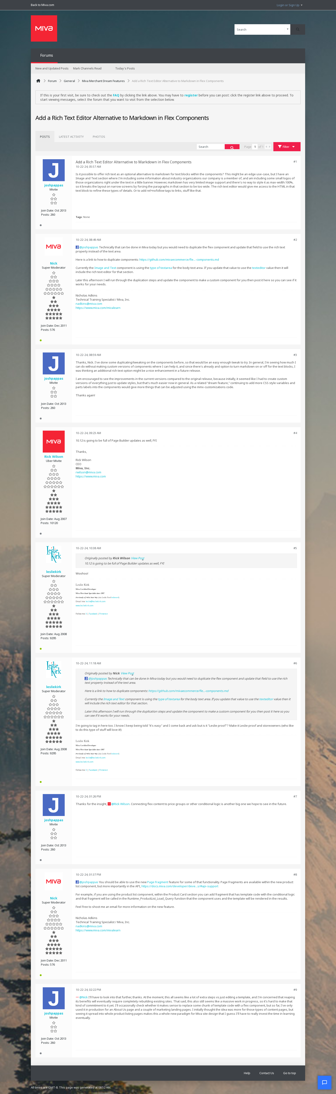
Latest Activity (71, 137)
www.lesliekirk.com (84, 605)
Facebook (93, 613)
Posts (45, 137)
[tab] (44, 136)
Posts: (45, 214)
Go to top (289, 1073)
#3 (295, 355)
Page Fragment (157, 882)
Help (247, 1073)
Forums (46, 55)
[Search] (297, 29)
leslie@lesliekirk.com (96, 601)
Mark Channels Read (87, 68)
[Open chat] (324, 1082)
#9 (295, 990)
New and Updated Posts (52, 68)
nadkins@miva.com (89, 304)
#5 (295, 548)
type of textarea (161, 268)
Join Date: (47, 210)
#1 (295, 161)
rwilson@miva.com (88, 472)
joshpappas (90, 247)
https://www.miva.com (91, 476)
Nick (85, 997)
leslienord (115, 597)
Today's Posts (125, 68)
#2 (295, 240)
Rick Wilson (122, 804)
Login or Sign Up (288, 5)
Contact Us (266, 1073)
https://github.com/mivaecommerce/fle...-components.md (179, 259)
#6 (295, 663)
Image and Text (105, 268)
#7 (295, 796)
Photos (99, 137)
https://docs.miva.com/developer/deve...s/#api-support (179, 886)
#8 (295, 874)
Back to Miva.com (42, 5)
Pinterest (103, 613)
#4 (295, 433)
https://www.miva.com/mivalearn (98, 308)
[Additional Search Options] (288, 29)
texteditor (259, 268)
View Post (137, 558)
